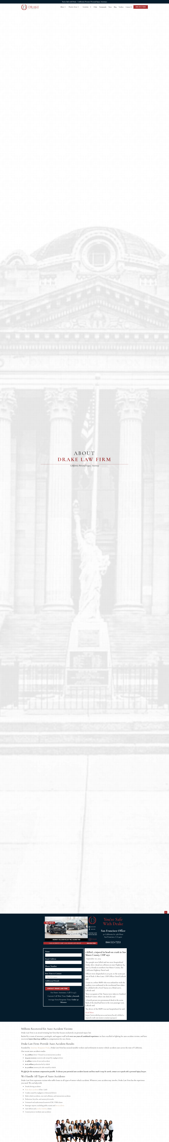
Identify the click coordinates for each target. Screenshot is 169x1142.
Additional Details (52, 981)
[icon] (165, 912)
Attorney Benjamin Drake (40, 1048)
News (110, 7)
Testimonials (102, 7)
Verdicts (121, 7)
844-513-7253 (141, 7)
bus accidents (60, 1105)
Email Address (50, 959)
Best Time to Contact (53, 973)
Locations (85, 7)
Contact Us (129, 7)
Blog (115, 7)
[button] (63, 7)
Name (47, 951)
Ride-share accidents (32, 1090)
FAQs (95, 7)
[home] (30, 7)
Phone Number (51, 966)
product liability (41, 1109)
